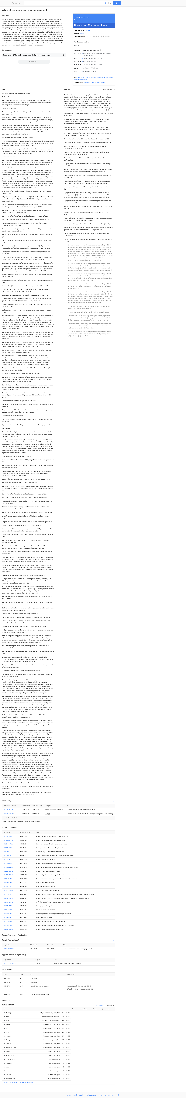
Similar (105, 25)
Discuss (102, 82)
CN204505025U (8, 871)
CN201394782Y (8, 844)
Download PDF (81, 25)
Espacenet (86, 82)
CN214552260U (8, 848)
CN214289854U (8, 917)
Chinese (87, 30)
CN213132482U (8, 882)
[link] (7, 1013)
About (69, 1095)
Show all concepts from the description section (18, 1082)
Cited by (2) (80, 77)
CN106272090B (8, 836)
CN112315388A (8, 890)
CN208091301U (8, 898)
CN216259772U (8, 910)
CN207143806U (8, 921)
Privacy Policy (109, 1095)
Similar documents (99, 77)
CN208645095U (8, 929)
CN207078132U (8, 859)
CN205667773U (8, 855)
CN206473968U (8, 925)
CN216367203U (8, 913)
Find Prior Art (94, 25)
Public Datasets (91, 1095)
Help (118, 1095)
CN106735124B (8, 840)
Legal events (89, 77)
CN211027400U (8, 879)
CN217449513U (8, 906)
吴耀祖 (82, 33)
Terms (100, 1095)
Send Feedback (78, 1095)
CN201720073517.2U (10, 949)
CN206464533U (8, 863)
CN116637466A (8, 867)
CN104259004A (8, 875)
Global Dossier (94, 82)
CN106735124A (8, 809)
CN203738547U (8, 852)
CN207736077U (8, 894)
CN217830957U (8, 886)
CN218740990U (8, 902)
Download (101, 1005)
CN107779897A (8, 814)
